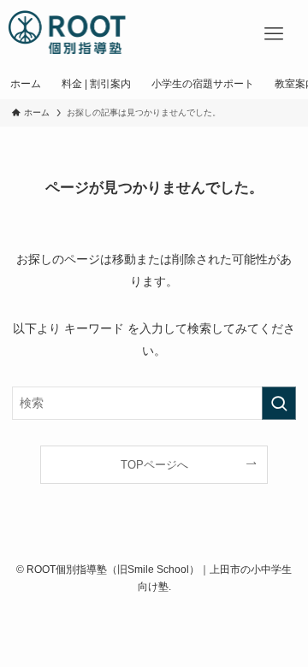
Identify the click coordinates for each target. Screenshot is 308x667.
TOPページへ (154, 464)
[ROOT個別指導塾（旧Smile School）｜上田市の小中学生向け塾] (68, 34)
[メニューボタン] (274, 34)
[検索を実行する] (279, 403)
